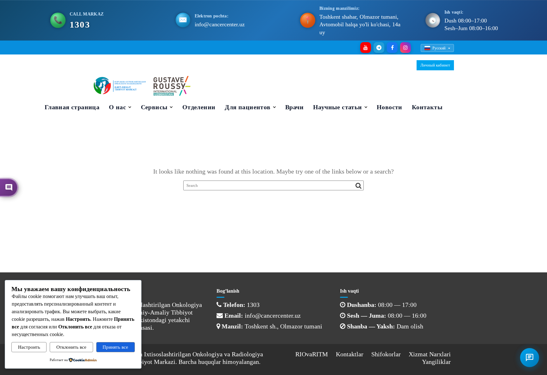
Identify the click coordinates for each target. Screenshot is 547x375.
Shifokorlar (386, 354)
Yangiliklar (436, 361)
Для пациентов (247, 107)
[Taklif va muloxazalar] (9, 187)
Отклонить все (71, 347)
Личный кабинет (435, 65)
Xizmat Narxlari (430, 354)
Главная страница (72, 107)
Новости (389, 107)
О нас (117, 107)
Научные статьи (337, 107)
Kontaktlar (349, 354)
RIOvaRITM (311, 354)
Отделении (199, 107)
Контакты (427, 107)
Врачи (294, 107)
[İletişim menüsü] (529, 357)
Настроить (29, 347)
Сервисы (154, 107)
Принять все (115, 347)
